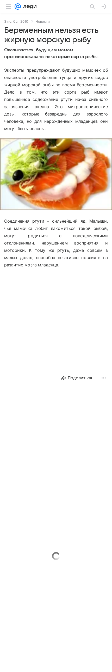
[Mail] (18, 6)
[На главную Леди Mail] (28, 6)
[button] (56, 174)
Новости (42, 21)
